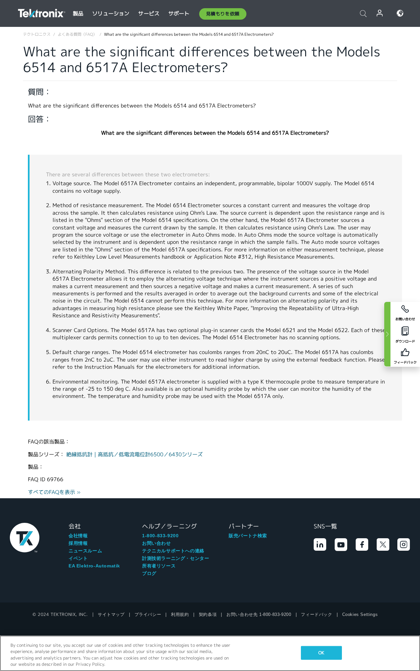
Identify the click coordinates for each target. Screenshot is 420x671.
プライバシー (148, 614)
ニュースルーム (85, 550)
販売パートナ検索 (248, 535)
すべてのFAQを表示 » (54, 492)
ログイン (380, 13)
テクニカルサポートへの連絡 (173, 550)
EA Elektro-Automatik (94, 565)
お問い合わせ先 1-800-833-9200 (258, 614)
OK (321, 653)
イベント (78, 558)
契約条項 (208, 614)
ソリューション (110, 13)
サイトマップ (111, 614)
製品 (78, 13)
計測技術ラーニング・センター (175, 558)
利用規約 (180, 614)
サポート (179, 13)
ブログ (149, 573)
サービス (148, 13)
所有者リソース (159, 565)
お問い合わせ (156, 543)
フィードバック (316, 614)
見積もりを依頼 (223, 13)
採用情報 (78, 543)
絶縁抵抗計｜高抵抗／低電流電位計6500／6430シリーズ (134, 454)
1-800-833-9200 (160, 535)
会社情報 (78, 535)
